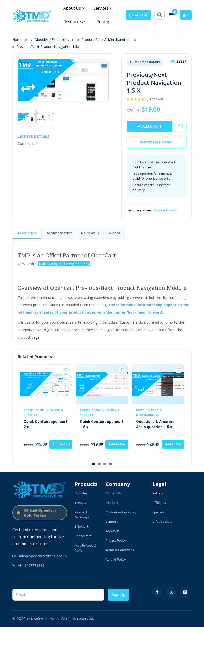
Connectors (83, 536)
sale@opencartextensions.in (42, 555)
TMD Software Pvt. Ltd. (43, 618)
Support (112, 521)
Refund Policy (116, 559)
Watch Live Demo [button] (156, 141)
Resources (73, 21)
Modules (81, 493)
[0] (171, 15)
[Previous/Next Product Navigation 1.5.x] (27, 117)
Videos (115, 233)
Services (101, 8)
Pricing (102, 21)
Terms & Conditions (120, 550)
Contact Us (114, 493)
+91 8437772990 (31, 565)
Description (26, 233)
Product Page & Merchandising (106, 39)
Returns (158, 493)
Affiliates (159, 502)
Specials (158, 512)
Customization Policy (121, 512)
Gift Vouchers (162, 521)
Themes (80, 502)
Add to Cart (151, 126)
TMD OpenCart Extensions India (64, 263)
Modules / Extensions (52, 39)
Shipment (81, 526)
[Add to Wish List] (66, 369)
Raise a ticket (165, 210)
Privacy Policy (116, 540)
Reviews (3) (91, 233)
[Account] (186, 15)
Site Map (112, 502)
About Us (72, 8)
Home (18, 39)
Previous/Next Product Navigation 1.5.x (48, 46)
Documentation (58, 233)
